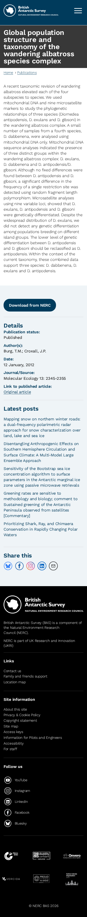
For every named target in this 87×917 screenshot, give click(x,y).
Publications (27, 72)
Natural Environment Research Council (32, 630)
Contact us (12, 671)
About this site (15, 709)
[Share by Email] (53, 565)
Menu (78, 10)
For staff (10, 749)
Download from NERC (30, 305)
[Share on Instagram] (30, 565)
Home (8, 72)
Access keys (13, 732)
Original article (17, 392)
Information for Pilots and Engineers (33, 737)
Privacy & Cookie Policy (22, 715)
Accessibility (13, 743)
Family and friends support (25, 676)
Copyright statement (20, 720)
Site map (11, 726)
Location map (15, 682)
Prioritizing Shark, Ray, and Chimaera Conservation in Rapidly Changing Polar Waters (41, 529)
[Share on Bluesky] (8, 565)
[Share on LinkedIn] (41, 565)
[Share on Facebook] (19, 565)
